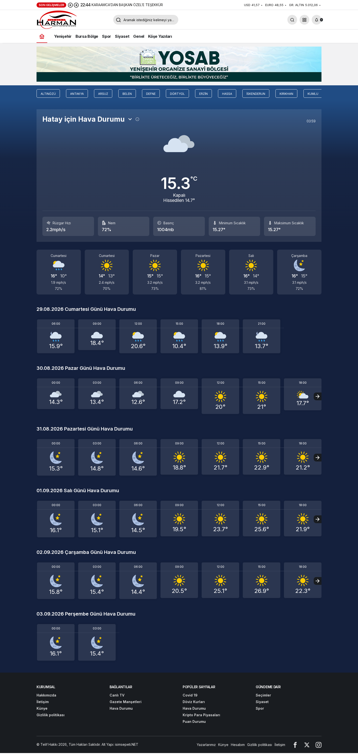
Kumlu (313, 94)
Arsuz (103, 94)
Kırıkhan (286, 94)
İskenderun (255, 94)
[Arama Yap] (292, 20)
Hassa (227, 94)
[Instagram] (318, 744)
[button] (304, 20)
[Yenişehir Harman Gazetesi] (73, 19)
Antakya (77, 94)
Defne (151, 94)
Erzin (203, 94)
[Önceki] (70, 5)
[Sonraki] (76, 5)
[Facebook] (295, 744)
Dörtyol (177, 94)
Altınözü (48, 94)
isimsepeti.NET (126, 744)
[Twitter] (307, 744)
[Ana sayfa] (42, 36)
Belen (127, 94)
